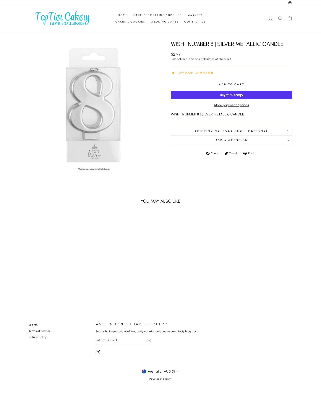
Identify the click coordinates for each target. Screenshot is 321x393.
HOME (123, 15)
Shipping (194, 59)
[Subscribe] (149, 340)
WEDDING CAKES (165, 21)
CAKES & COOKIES (130, 21)
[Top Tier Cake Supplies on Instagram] (98, 352)
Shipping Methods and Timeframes (231, 130)
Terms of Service (40, 331)
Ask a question (231, 140)
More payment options (231, 105)
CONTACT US (195, 21)
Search (33, 324)
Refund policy (38, 337)
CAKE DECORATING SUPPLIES (157, 15)
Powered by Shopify (160, 378)
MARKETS (195, 15)
